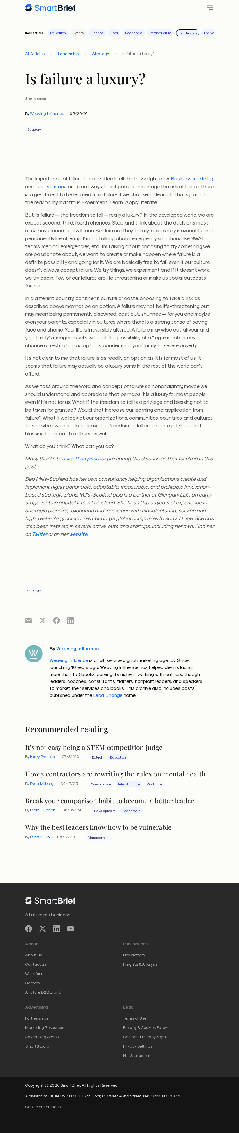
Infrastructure (160, 33)
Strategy (100, 53)
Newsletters (134, 954)
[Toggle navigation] (208, 8)
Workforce (154, 784)
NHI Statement (137, 1055)
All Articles (35, 53)
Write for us (35, 973)
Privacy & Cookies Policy (145, 1027)
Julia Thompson (80, 458)
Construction (101, 784)
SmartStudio (37, 1045)
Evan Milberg (42, 783)
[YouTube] (71, 928)
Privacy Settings (137, 1045)
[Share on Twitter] (43, 620)
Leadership (188, 33)
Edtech (97, 757)
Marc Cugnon (42, 809)
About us (33, 954)
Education (58, 33)
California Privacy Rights (145, 1036)
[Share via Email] (29, 620)
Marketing (212, 33)
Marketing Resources (44, 1027)
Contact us (35, 964)
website (78, 534)
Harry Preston (42, 756)
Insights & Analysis (140, 964)
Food (114, 33)
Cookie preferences (43, 1106)
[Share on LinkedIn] (71, 620)
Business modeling (192, 178)
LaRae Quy (40, 836)
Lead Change (107, 695)
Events (78, 33)
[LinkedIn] (57, 928)
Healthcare (134, 33)
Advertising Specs (42, 1036)
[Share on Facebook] (57, 620)
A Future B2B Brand (43, 992)
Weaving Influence (47, 113)
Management (99, 837)
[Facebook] (29, 928)
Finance (97, 33)
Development (104, 810)
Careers (32, 982)
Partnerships (36, 1018)
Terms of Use (134, 1018)
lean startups (51, 186)
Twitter (39, 534)
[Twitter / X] (43, 928)
